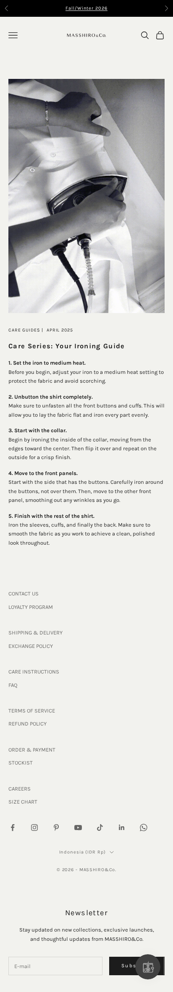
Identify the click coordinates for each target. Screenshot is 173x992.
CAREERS (19, 789)
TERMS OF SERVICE (31, 710)
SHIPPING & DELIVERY (35, 632)
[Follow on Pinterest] (56, 827)
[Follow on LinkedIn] (122, 827)
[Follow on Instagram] (34, 827)
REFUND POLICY (27, 724)
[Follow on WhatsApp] (143, 827)
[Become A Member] (147, 966)
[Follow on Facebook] (12, 827)
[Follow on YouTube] (78, 827)
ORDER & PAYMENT (31, 750)
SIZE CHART (22, 802)
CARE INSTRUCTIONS (33, 671)
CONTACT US (23, 593)
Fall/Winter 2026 (86, 8)
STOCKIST (20, 763)
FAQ (12, 685)
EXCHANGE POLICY (30, 646)
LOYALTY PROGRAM (30, 607)
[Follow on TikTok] (100, 827)
